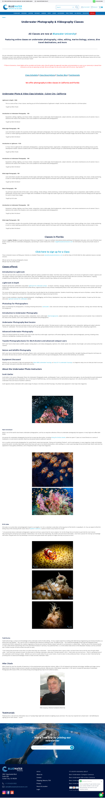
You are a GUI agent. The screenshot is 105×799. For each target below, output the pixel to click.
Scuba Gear (17, 13)
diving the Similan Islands (58, 437)
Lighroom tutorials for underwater (17, 299)
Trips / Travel (69, 13)
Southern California (35, 528)
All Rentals (78, 13)
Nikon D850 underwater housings (42, 362)
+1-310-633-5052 (11, 783)
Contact (39, 777)
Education (86, 13)
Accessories (61, 13)
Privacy (39, 783)
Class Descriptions (47, 75)
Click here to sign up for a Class (52, 251)
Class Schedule (31, 75)
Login (38, 789)
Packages (37, 13)
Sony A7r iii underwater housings (63, 362)
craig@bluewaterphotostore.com (64, 241)
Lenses (54, 13)
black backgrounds (53, 316)
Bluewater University (64, 33)
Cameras (43, 13)
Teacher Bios (62, 75)
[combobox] (64, 7)
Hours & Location (42, 786)
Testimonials (74, 75)
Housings (24, 13)
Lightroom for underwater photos (38, 286)
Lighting (30, 13)
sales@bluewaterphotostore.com (53, 255)
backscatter (46, 306)
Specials (92, 13)
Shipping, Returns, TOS (44, 780)
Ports (49, 13)
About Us (39, 774)
